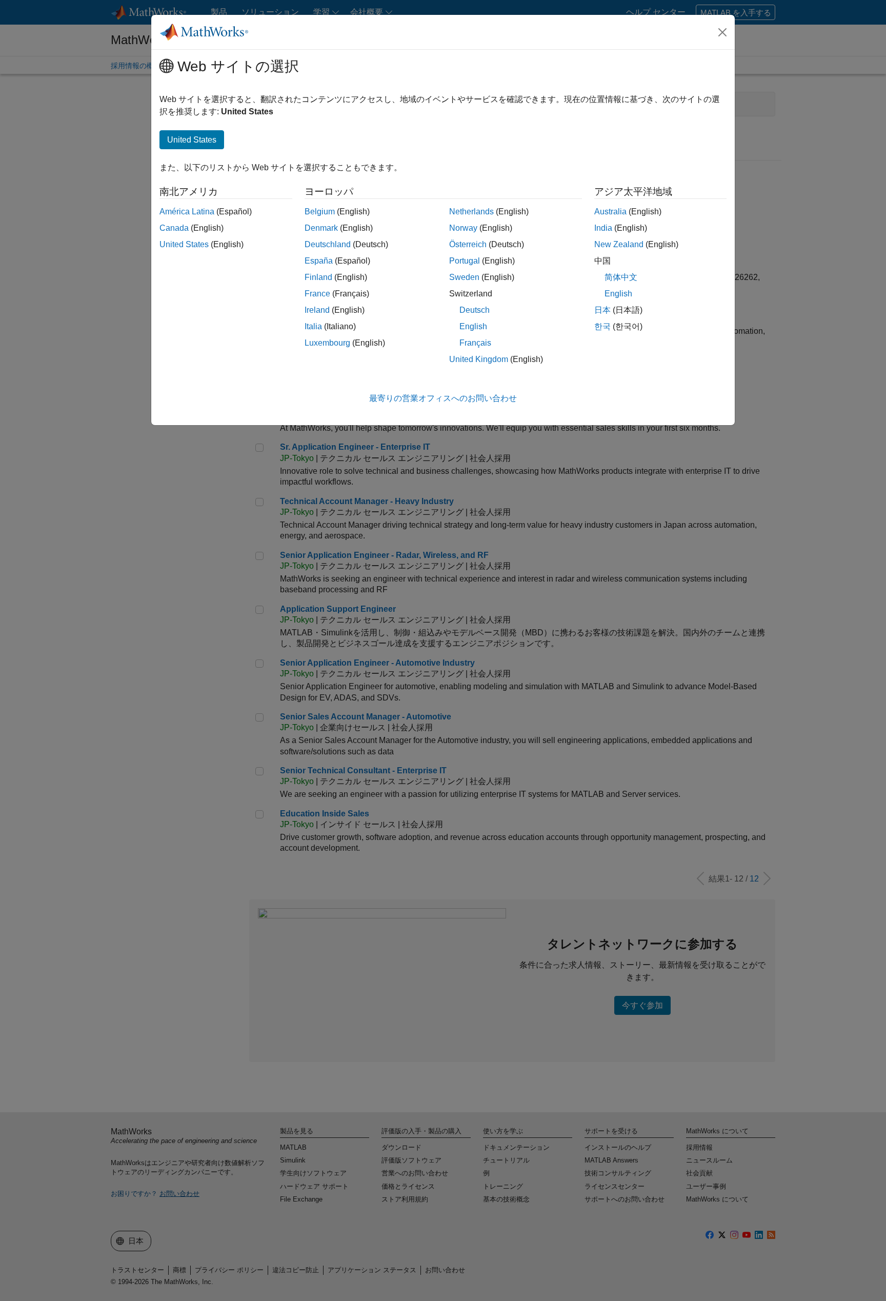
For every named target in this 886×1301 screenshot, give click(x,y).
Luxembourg (327, 342)
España (319, 260)
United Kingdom (478, 359)
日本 (602, 310)
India (603, 228)
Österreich (468, 244)
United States (184, 244)
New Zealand (618, 244)
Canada (174, 228)
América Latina (186, 211)
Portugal (464, 260)
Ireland (317, 310)
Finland (318, 277)
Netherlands (471, 211)
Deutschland (328, 244)
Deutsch (474, 310)
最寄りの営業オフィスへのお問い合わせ (443, 398)
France (317, 293)
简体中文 (621, 277)
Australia (610, 211)
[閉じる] (722, 32)
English (473, 326)
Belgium (320, 211)
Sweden (464, 277)
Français (475, 342)
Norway (463, 228)
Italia (313, 326)
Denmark (321, 228)
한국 (602, 326)
